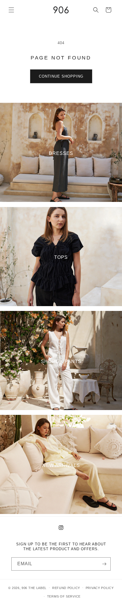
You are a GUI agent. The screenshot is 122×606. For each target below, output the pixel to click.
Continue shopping (61, 76)
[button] (11, 10)
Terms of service (64, 596)
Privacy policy (100, 588)
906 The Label (34, 587)
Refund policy (66, 588)
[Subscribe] (104, 564)
